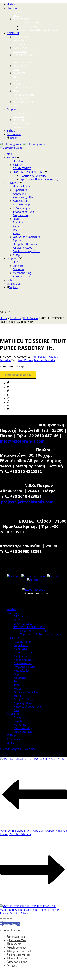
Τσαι (15, 80)
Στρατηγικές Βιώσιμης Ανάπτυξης (39, 30)
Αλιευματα (19, 44)
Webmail (30, 749)
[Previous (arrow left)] (1, 921)
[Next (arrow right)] (4, 921)
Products (15, 318)
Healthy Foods (22, 37)
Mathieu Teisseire (44, 360)
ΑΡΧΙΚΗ (11, 4)
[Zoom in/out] (11, 918)
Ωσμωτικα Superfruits (26, 87)
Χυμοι (16, 84)
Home (3, 318)
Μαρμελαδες (20, 66)
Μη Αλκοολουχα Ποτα (25, 102)
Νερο (16, 69)
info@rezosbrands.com (22, 441)
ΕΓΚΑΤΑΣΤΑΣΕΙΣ (21, 19)
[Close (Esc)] (1, 918)
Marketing (19, 120)
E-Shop (11, 130)
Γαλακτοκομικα (22, 58)
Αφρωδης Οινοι (21, 98)
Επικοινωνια (14, 134)
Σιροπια (17, 91)
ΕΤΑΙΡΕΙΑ (12, 8)
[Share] (4, 918)
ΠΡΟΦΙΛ (17, 11)
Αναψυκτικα (20, 51)
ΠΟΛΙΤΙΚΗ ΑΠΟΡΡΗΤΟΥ (31, 26)
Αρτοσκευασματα (23, 55)
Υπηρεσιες (13, 109)
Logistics (18, 116)
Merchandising (22, 123)
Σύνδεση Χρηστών (11, 749)
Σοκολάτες (19, 73)
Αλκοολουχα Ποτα (23, 48)
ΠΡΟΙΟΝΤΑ (13, 33)
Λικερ (16, 105)
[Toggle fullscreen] (8, 918)
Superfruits (20, 40)
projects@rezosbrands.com (27, 501)
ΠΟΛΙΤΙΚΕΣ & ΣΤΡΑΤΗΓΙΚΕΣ (27, 22)
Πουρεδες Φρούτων (24, 94)
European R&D (21, 127)
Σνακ (16, 76)
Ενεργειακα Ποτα (22, 62)
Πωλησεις (18, 112)
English (13, 138)
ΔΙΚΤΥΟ (16, 15)
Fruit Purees (30, 318)
